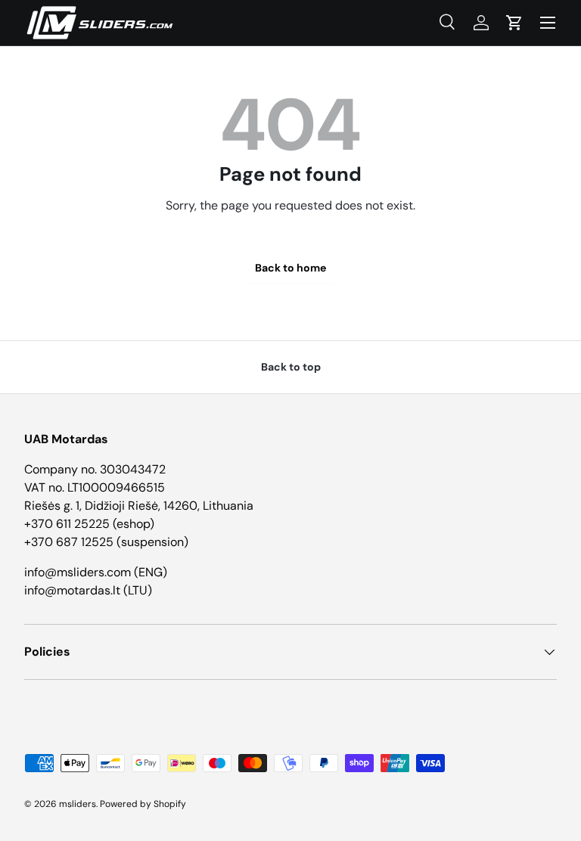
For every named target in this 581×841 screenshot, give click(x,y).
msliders (77, 804)
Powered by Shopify (143, 804)
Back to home (290, 268)
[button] (514, 22)
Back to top (291, 367)
